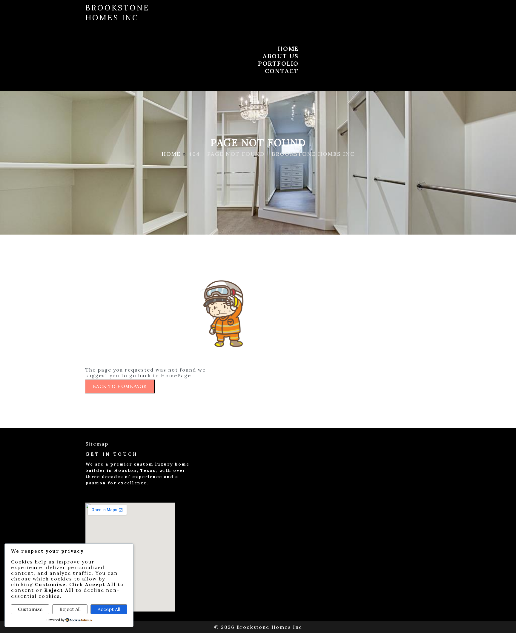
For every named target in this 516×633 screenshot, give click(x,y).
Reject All (70, 609)
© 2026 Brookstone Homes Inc (258, 627)
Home (171, 153)
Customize (30, 609)
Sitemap (96, 444)
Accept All (109, 609)
